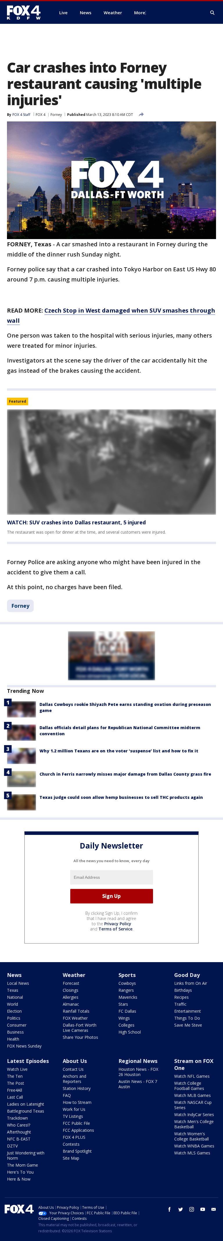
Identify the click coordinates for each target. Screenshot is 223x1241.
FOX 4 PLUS (74, 1137)
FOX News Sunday (24, 1046)
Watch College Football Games (189, 1085)
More (139, 12)
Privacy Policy (117, 923)
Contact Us (73, 1069)
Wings (124, 1018)
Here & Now (18, 1179)
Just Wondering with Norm (25, 1155)
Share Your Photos (80, 1037)
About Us (75, 1060)
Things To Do (187, 1018)
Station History (77, 1088)
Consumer (16, 1025)
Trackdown (17, 1118)
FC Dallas (127, 1011)
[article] (111, 462)
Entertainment (187, 1011)
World (12, 1004)
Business (15, 1032)
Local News (18, 983)
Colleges (126, 1025)
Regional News (137, 1060)
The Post (15, 1083)
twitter (180, 1209)
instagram (191, 1209)
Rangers (126, 990)
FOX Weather (75, 1018)
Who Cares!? (18, 1125)
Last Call (15, 1097)
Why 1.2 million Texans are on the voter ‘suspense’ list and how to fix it (118, 751)
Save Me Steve (188, 1025)
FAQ (67, 1095)
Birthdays (183, 990)
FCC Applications (78, 1130)
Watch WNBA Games (194, 1146)
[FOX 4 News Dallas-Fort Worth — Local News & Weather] (26, 12)
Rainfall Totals (76, 1011)
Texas (12, 990)
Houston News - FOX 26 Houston (138, 1071)
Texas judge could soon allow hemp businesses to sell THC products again (121, 797)
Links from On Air (190, 983)
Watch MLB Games (192, 1095)
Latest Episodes (28, 1060)
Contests (71, 1144)
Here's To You (20, 1172)
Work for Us (74, 1109)
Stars (123, 1004)
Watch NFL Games (192, 1076)
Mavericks (127, 997)
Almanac (71, 1004)
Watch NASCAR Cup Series (193, 1105)
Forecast (71, 983)
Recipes (181, 997)
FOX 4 (40, 114)
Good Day (187, 974)
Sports (127, 974)
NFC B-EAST (18, 1139)
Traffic (180, 1004)
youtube (202, 1209)
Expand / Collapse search (212, 12)
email (213, 1209)
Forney (56, 114)
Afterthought (19, 1132)
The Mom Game (22, 1165)
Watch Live (17, 1069)
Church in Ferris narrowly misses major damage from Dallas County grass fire (125, 774)
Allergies (70, 997)
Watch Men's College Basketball (194, 1124)
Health (13, 1039)
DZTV (12, 1146)
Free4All (14, 1090)
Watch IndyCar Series (194, 1114)
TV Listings (73, 1116)
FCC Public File (76, 1123)
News (14, 974)
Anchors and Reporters (74, 1078)
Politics (13, 1018)
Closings (70, 990)
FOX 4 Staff (21, 114)
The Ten (15, 1076)
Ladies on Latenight (25, 1104)
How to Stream (77, 1102)
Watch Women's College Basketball (191, 1136)
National (15, 997)
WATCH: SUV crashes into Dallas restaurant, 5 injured (76, 522)
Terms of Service (115, 929)
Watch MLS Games (192, 1153)
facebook (169, 1209)
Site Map (71, 1158)
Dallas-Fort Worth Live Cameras (79, 1027)
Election (14, 1011)
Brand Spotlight (77, 1151)
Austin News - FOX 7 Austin (137, 1084)
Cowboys (127, 983)
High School (129, 1032)
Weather (74, 974)
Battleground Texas (25, 1111)
